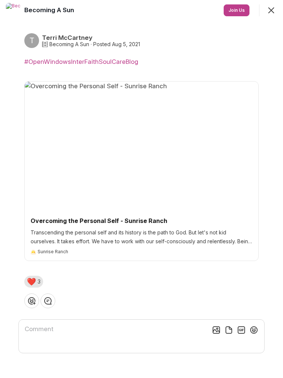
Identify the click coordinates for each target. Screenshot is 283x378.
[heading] (50, 10)
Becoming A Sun (69, 44)
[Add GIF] (241, 330)
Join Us (236, 10)
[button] (33, 282)
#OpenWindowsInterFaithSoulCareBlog (81, 61)
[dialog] (141, 189)
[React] (32, 301)
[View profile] (13, 10)
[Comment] (48, 300)
